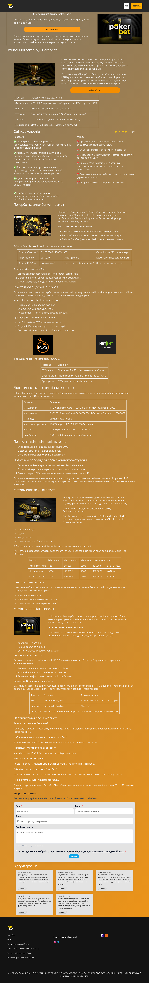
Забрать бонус (52, 29)
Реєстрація (136, 6)
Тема (18, 815)
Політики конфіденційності (108, 851)
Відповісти (22, 888)
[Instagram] (55, 942)
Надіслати (74, 856)
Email (79, 806)
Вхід (126, 6)
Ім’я (19, 806)
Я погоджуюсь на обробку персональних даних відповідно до (72, 851)
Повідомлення (25, 827)
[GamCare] (102, 936)
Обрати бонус (95, 90)
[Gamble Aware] (106, 936)
